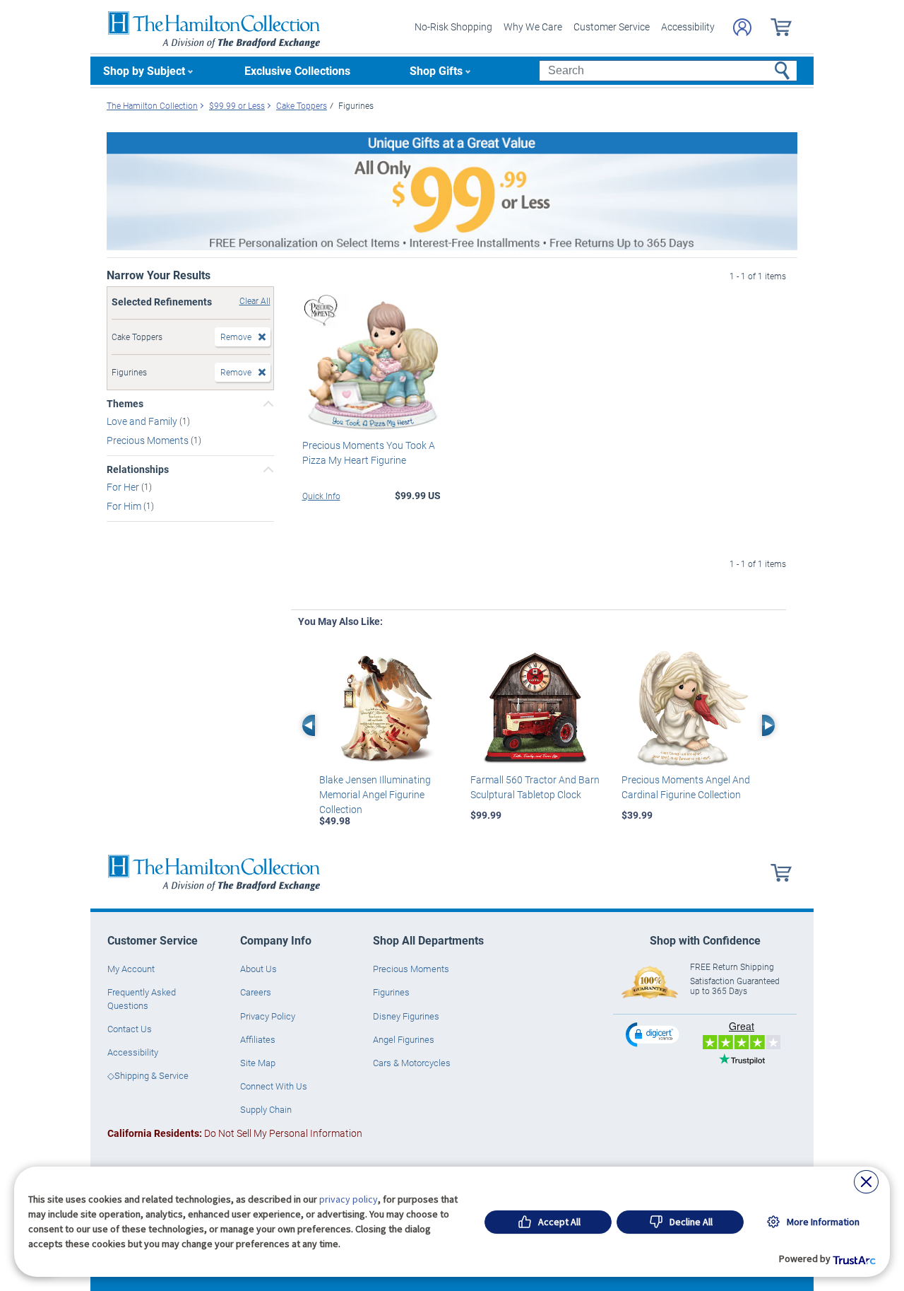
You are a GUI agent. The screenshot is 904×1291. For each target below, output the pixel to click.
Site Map (257, 1062)
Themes (125, 403)
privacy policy (348, 1199)
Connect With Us (273, 1086)
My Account (131, 968)
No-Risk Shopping (453, 26)
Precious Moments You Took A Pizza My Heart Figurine (368, 452)
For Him (125, 506)
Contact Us (129, 1028)
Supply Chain (266, 1109)
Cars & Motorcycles (412, 1062)
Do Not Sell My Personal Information (234, 1133)
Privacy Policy (267, 1016)
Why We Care (533, 26)
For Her (124, 486)
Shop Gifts (436, 70)
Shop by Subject (144, 70)
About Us (258, 968)
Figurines (391, 992)
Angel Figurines (403, 1039)
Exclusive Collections (297, 70)
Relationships (138, 469)
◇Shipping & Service (148, 1075)
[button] (654, 1034)
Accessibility (688, 26)
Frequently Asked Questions (141, 998)
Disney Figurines (406, 1016)
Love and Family (143, 421)
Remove (235, 336)
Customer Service (611, 26)
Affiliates (257, 1039)
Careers (255, 992)
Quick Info (321, 495)
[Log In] (742, 27)
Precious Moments (149, 440)
